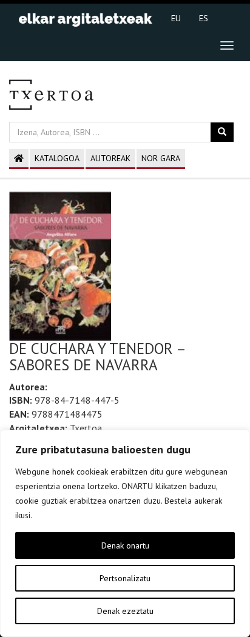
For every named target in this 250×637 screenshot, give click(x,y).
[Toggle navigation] (227, 45)
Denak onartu (125, 545)
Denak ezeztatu (125, 610)
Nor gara (160, 158)
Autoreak (110, 158)
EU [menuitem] (176, 18)
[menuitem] (176, 17)
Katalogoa (57, 158)
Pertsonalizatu (125, 578)
